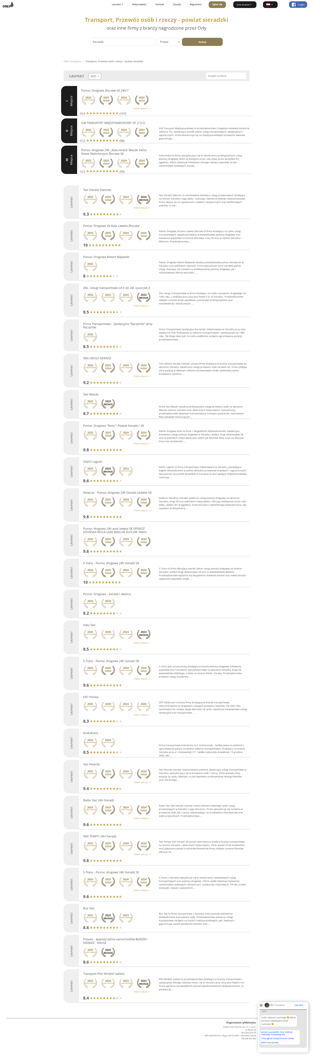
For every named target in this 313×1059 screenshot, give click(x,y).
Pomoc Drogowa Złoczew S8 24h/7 (104, 90)
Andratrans (90, 733)
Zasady (177, 4)
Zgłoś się (217, 4)
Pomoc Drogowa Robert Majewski (106, 257)
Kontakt (160, 4)
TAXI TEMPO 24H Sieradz (99, 836)
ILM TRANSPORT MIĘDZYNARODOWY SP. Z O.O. (113, 123)
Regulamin (196, 4)
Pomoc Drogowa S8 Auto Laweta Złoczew (111, 226)
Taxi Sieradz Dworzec (97, 190)
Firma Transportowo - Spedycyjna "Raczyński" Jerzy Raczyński (117, 325)
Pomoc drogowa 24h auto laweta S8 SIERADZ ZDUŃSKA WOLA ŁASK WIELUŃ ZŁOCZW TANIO (115, 530)
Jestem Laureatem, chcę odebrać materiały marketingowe (277, 1033)
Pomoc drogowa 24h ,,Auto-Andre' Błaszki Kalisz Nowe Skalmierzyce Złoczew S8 (114, 152)
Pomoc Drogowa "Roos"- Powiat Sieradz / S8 (113, 426)
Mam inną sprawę (269, 1042)
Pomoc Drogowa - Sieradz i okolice (107, 594)
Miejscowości (139, 4)
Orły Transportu (72, 61)
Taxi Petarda (91, 764)
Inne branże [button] (243, 4)
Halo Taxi (89, 625)
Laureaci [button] (116, 4)
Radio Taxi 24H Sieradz (98, 800)
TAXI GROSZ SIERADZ (97, 358)
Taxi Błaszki (91, 394)
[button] (270, 4)
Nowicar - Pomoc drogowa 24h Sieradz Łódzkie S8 (117, 492)
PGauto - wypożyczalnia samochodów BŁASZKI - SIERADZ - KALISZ (116, 941)
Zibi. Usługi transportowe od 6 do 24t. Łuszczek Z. (117, 288)
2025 (93, 76)
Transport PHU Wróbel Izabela (103, 974)
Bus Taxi (88, 908)
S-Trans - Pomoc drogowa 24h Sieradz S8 (111, 563)
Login (301, 4)
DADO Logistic (93, 462)
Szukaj (202, 41)
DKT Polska (90, 697)
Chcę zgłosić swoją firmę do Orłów (277, 1038)
